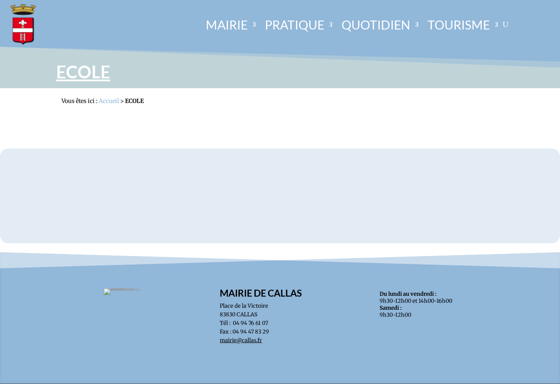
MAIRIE (227, 24)
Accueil (109, 101)
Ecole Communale (279, 183)
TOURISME (459, 24)
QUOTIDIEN (375, 24)
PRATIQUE (294, 24)
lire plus (280, 197)
